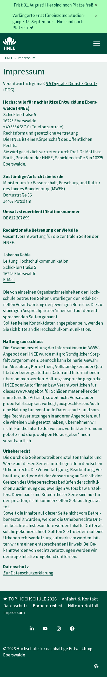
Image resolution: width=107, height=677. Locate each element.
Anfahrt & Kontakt (80, 599)
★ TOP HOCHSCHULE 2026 (30, 599)
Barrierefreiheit (48, 606)
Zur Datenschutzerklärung (28, 573)
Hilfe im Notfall (83, 606)
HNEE (9, 57)
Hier (49, 5)
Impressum (26, 57)
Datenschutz (15, 606)
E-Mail (9, 279)
